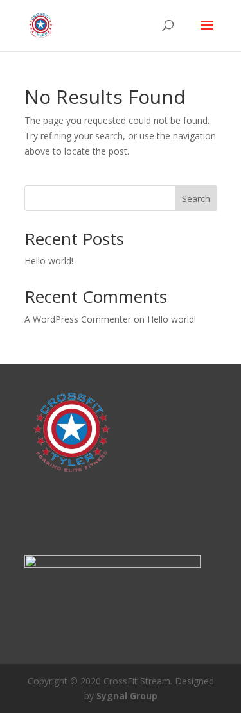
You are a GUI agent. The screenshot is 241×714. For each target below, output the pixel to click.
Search (196, 198)
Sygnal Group (126, 696)
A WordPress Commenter (77, 319)
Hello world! (48, 261)
